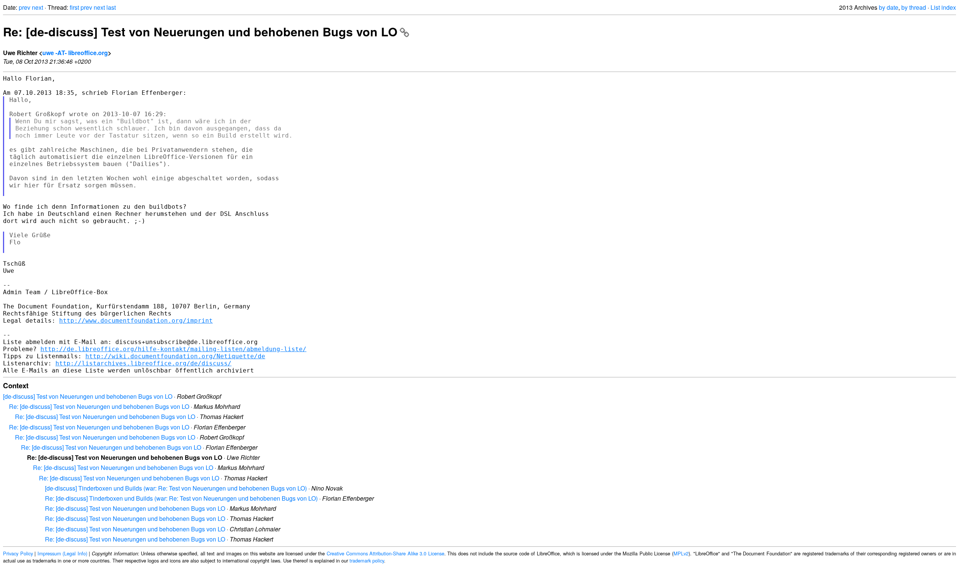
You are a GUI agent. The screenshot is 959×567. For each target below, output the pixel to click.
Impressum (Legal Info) (62, 553)
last (111, 7)
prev (24, 7)
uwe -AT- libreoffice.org (75, 52)
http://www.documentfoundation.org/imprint (136, 320)
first (74, 7)
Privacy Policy (18, 553)
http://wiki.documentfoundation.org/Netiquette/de (175, 356)
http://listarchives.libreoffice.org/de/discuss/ (143, 363)
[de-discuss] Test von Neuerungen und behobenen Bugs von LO (87, 396)
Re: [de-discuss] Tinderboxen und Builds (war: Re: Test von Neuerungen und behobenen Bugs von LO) (181, 498)
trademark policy (367, 560)
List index (943, 7)
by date (888, 7)
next (37, 7)
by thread (913, 7)
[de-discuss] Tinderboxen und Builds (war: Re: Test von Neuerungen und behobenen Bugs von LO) (176, 488)
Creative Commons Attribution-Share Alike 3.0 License (385, 553)
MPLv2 (681, 553)
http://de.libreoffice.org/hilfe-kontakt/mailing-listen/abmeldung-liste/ (173, 349)
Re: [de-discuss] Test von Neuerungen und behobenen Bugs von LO (200, 31)
